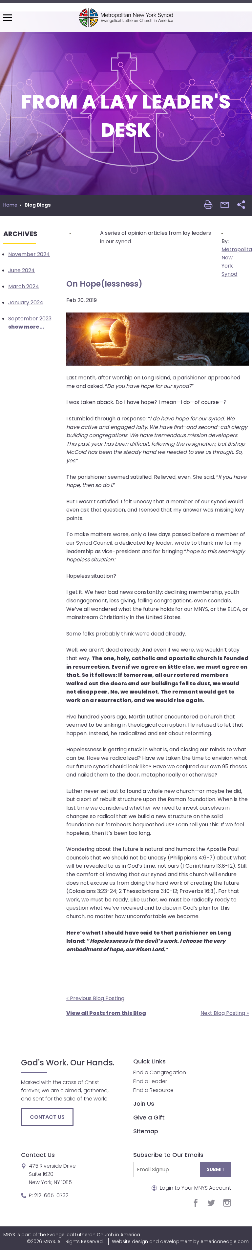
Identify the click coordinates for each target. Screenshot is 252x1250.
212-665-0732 (51, 1195)
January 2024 (25, 302)
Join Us (143, 1103)
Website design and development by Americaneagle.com (180, 1241)
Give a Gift (149, 1117)
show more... (26, 327)
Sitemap (145, 1131)
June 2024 (21, 270)
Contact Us (47, 1117)
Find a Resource (153, 1090)
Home (10, 205)
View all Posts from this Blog (106, 1013)
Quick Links (149, 1061)
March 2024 (23, 286)
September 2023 (30, 318)
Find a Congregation (159, 1072)
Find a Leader (150, 1081)
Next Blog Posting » (224, 1013)
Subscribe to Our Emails (168, 1155)
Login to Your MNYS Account (194, 1188)
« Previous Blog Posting (95, 998)
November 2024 (29, 254)
